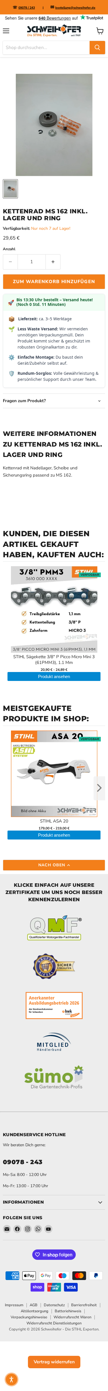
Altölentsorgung (34, 1311)
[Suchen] (97, 47)
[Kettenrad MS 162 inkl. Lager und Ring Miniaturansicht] (10, 189)
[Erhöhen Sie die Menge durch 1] (53, 261)
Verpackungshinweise (29, 1317)
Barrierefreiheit (84, 1305)
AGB (33, 1305)
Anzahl (9, 249)
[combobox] (46, 47)
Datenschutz (54, 1305)
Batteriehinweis (68, 1311)
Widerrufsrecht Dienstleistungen (54, 1323)
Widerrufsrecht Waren (72, 1317)
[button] (11, 1379)
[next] (99, 788)
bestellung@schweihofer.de (75, 7)
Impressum (14, 1305)
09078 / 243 (26, 7)
